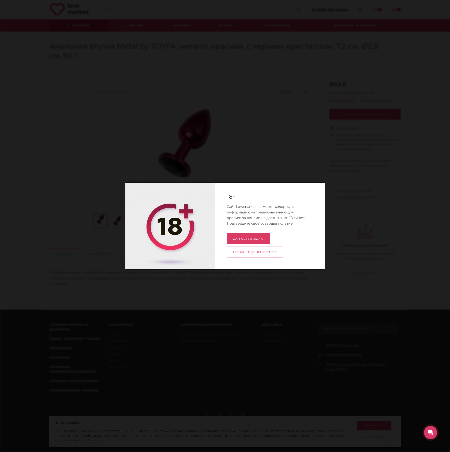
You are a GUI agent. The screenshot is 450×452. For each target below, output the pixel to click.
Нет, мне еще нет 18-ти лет (255, 252)
